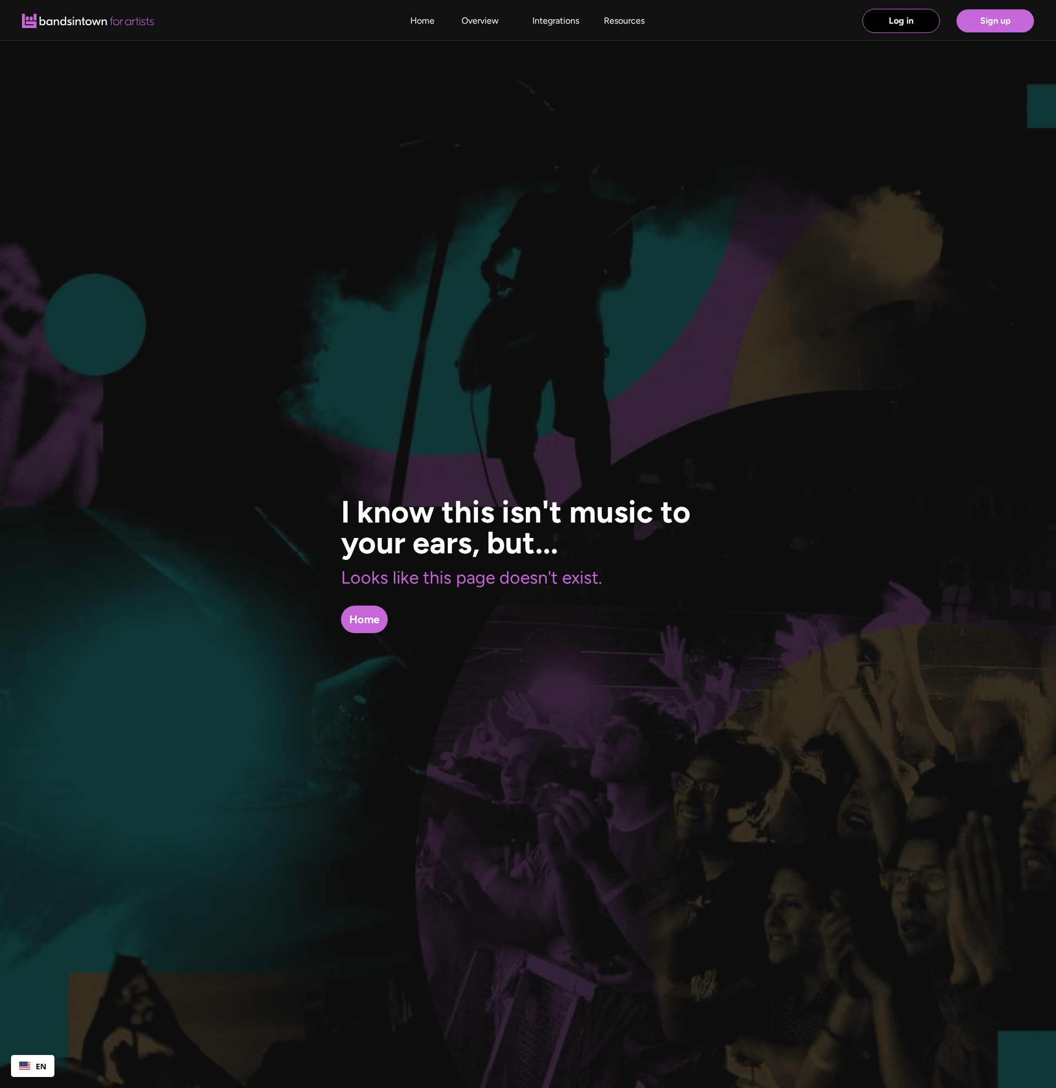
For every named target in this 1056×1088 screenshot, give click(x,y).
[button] (624, 21)
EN (41, 1066)
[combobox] (32, 1066)
